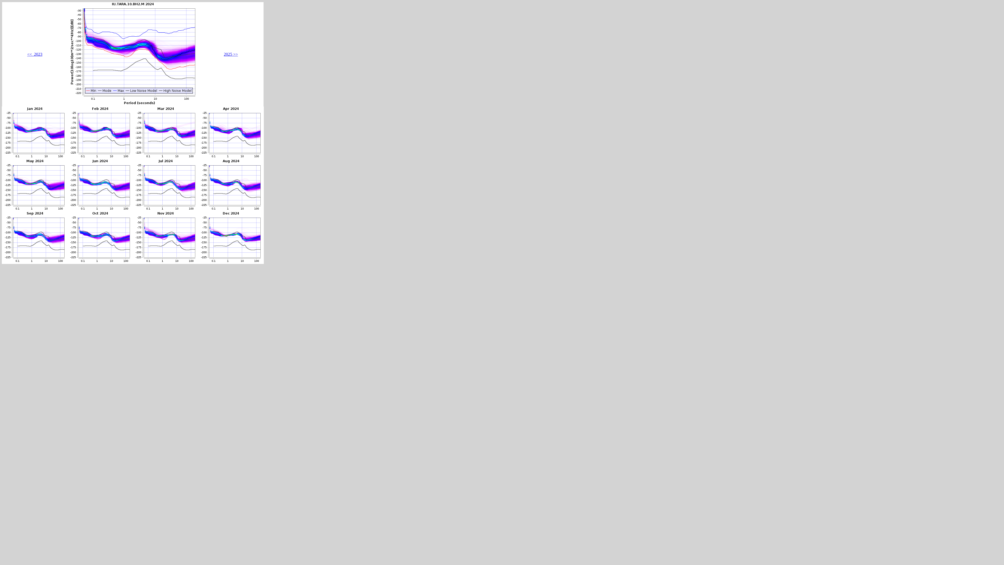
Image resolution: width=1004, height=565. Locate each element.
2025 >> (231, 54)
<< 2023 (34, 54)
